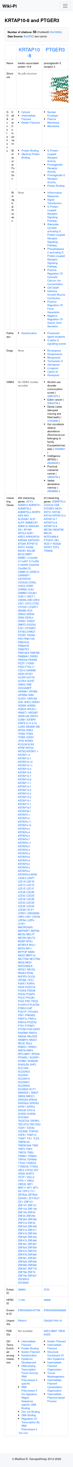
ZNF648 (32, 1261)
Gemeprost (53, 364)
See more (23, 1432)
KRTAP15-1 (24, 800)
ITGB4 (29, 733)
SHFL (33, 1064)
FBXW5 (32, 660)
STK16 (31, 1110)
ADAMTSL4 (24, 512)
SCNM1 (22, 1061)
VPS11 (22, 1180)
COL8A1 (32, 593)
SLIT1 (32, 1089)
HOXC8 (22, 709)
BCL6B (31, 550)
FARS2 (34, 656)
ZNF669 (22, 1265)
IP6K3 (29, 730)
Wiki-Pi (9, 6)
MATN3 (35, 931)
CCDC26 (23, 582)
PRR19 (22, 1022)
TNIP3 (21, 1149)
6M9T (54, 1331)
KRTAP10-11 (25, 765)
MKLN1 (48, 533)
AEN (20, 515)
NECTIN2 (23, 959)
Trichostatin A (55, 361)
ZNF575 (32, 1251)
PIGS (21, 1001)
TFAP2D (33, 1131)
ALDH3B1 (23, 519)
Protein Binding (30, 150)
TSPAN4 (32, 1159)
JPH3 (21, 740)
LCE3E (22, 906)
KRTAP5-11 (24, 843)
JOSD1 (30, 737)
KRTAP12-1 (24, 786)
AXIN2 (29, 547)
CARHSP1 (24, 575)
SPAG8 (33, 1099)
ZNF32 (31, 1223)
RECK (21, 1043)
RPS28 (36, 1054)
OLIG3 (31, 976)
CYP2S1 (23, 607)
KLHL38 (22, 744)
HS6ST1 (22, 712)
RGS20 (57, 543)
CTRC (35, 603)
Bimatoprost (54, 350)
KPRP (21, 748)
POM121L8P (25, 1008)
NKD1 (28, 962)
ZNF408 (32, 1226)
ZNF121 (32, 1205)
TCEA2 (30, 1128)
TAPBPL (35, 1121)
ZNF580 (32, 1254)
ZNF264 (22, 1219)
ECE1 (21, 628)
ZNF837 (32, 1275)
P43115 (57, 1320)
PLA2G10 (23, 1004)
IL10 (28, 723)
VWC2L (22, 1184)
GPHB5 (33, 691)
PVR (30, 1029)
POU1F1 (23, 1011)
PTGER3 (55, 49)
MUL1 (32, 945)
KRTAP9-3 (24, 867)
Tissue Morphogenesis (55, 1374)
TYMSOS (23, 1166)
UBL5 (21, 1170)
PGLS (21, 997)
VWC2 (30, 1180)
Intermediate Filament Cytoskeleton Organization (54, 1385)
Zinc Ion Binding (30, 1411)
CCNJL (32, 582)
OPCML (22, 980)
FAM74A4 (23, 653)
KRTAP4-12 (24, 825)
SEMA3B (32, 1061)
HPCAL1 (32, 709)
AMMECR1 (31, 522)
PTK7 (21, 1026)
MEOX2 (22, 938)
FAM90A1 (23, 656)
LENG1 (22, 913)
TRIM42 (32, 1156)
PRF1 (21, 1015)
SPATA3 (34, 1103)
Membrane (53, 126)
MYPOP (22, 952)
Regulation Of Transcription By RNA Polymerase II (30, 1424)
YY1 (32, 1191)
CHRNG (22, 589)
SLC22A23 (24, 1071)
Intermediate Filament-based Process (56, 1397)
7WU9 (61, 1331)
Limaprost (52, 368)
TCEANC (23, 1131)
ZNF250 (30, 1216)
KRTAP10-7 (24, 776)
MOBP (22, 941)
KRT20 (29, 748)
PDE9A (31, 990)
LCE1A (22, 881)
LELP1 (30, 909)
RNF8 (29, 1050)
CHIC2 (21, 586)
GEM (21, 674)
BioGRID (29, 36)
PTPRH (22, 1029)
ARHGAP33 (32, 536)
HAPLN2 (32, 698)
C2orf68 (22, 568)
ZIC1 (20, 1201)
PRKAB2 (30, 1015)
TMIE (35, 1145)
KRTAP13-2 (24, 797)
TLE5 (36, 1138)
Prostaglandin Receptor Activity (55, 168)
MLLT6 (31, 938)
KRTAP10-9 (24, 779)
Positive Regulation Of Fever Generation (55, 307)
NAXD (21, 955)
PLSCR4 (34, 1004)
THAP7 (22, 1138)
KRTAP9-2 (24, 864)
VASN (21, 1173)
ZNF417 (32, 1230)
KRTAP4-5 (24, 836)
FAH (20, 638)
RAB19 (33, 1033)
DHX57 (31, 621)
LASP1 (31, 878)
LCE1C (22, 885)
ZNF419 (22, 1233)
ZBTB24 (22, 1194)
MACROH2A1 (25, 927)
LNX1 (28, 916)
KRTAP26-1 (24, 811)
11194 (21, 1300)
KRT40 (48, 515)
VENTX (30, 1173)
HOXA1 (36, 702)
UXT (36, 1170)
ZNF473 (22, 1240)
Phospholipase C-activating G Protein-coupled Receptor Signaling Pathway (56, 257)
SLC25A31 (24, 1082)
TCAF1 (22, 1128)
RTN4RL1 (23, 1057)
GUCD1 (22, 698)
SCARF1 (35, 1057)
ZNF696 (32, 1265)
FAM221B (23, 645)
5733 (46, 1289)
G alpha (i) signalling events (56, 341)
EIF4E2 (22, 631)
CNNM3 (22, 593)
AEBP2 (36, 512)
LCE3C (22, 902)
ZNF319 (22, 1223)
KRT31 (48, 512)
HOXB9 (31, 705)
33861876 (52, 396)
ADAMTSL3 (24, 508)
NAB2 (31, 952)
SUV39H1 (23, 1117)
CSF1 (21, 603)
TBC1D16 (23, 1124)
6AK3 (47, 1331)
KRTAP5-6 (24, 857)
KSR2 (34, 874)
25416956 (55, 32)
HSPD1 (34, 716)
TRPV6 (22, 1159)
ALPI (32, 519)
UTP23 (29, 1170)
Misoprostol (53, 357)
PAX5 (21, 987)
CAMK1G (23, 572)
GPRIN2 (22, 695)
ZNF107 (22, 1205)
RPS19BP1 (24, 1054)
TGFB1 (22, 1135)
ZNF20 (31, 1212)
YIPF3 (25, 1191)
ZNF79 (31, 1272)
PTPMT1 (30, 1026)
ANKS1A (23, 526)
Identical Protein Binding (30, 155)
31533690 (52, 420)
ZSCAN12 (23, 1279)
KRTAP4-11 (24, 821)
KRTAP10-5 (24, 772)
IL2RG (21, 726)
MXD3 (21, 948)
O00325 (48, 1320)
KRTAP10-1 (24, 758)
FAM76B (35, 653)
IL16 (34, 723)
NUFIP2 (22, 976)
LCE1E (22, 888)
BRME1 (22, 558)
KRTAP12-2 (24, 790)
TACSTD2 (23, 1121)
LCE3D (30, 902)
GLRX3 (22, 681)
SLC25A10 (24, 1078)
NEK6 (21, 962)
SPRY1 (22, 1106)
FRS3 (21, 667)
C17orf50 (34, 561)
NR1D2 (31, 969)
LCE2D (30, 895)
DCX (30, 610)
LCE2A (22, 892)
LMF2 (21, 916)
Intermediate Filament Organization (54, 1365)
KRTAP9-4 (24, 871)
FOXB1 (30, 663)
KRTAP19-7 (24, 807)
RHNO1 (32, 1047)
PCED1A (30, 987)
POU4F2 (33, 1011)
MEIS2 (22, 934)
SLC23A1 (23, 1075)
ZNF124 (22, 1209)
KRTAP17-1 (24, 804)
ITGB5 (21, 737)
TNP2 (29, 1149)
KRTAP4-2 (24, 828)
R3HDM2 (23, 1033)
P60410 (22, 1320)
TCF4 (56, 547)
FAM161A (23, 642)
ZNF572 (22, 1251)
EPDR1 (22, 635)
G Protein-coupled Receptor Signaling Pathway (53, 213)
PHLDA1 (30, 997)
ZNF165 (22, 1212)
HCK (20, 702)
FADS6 (31, 635)
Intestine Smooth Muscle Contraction (56, 294)
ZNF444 (32, 1237)
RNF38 (22, 1050)
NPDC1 (22, 969)
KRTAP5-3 (24, 850)
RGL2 (29, 1043)
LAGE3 (22, 878)
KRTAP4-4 (24, 832)
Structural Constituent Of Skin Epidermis (55, 1355)
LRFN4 (22, 920)
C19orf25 (23, 565)
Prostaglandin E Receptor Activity (56, 178)
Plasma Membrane (53, 120)
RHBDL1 (23, 1047)
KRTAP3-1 (24, 814)
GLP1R (30, 677)
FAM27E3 (23, 649)
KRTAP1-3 (24, 755)
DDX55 (30, 614)
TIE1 (29, 1138)
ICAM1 (22, 719)
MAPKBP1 (24, 931)
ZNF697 (22, 1268)
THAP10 (31, 1135)
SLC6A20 (23, 1089)
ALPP (21, 522)
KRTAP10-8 (29, 52)
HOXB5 (22, 705)
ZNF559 (32, 1247)
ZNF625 (22, 1261)
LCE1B (30, 881)
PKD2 (34, 1001)
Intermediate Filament (28, 117)
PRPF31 (22, 1018)
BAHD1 (22, 550)
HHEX (27, 702)
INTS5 (21, 730)
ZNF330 (22, 1226)
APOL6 (22, 533)
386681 (22, 1289)
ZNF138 (32, 1209)
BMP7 (28, 554)
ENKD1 (31, 631)
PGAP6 (30, 994)
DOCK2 (31, 624)
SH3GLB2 (23, 1064)
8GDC (47, 1334)
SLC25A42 (24, 1085)
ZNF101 (28, 1201)
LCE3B (30, 899)
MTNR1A (23, 945)
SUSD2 (22, 1113)
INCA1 (58, 508)
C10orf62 (32, 558)
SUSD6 (31, 1113)
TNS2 (30, 1152)
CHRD (29, 586)
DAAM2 (22, 610)
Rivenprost (53, 375)
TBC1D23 (35, 1124)
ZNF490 (32, 1240)
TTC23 (21, 1163)
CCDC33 (49, 505)
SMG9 (21, 1096)
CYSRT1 (33, 607)
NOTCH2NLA (25, 966)
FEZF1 (22, 663)
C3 (29, 568)
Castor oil (52, 371)
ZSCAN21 (23, 1282)
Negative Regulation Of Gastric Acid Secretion (55, 321)
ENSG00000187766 (29, 1310)
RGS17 (48, 543)
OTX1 (31, 980)
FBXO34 (22, 660)
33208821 (60, 449)
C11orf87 (23, 561)
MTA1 (29, 941)
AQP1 (30, 533)
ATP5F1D (32, 543)
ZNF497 (32, 1244)
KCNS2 (29, 740)
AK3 (26, 515)
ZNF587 (32, 1258)
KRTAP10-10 (25, 762)
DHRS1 (22, 621)
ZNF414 (22, 1230)
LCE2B (30, 892)
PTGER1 (49, 540)
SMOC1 (30, 1096)
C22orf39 (34, 565)
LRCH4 (36, 916)
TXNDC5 (31, 1163)
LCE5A (22, 909)
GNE (29, 684)
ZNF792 (22, 1275)
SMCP (34, 1092)
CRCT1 (31, 596)
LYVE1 (22, 923)
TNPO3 (22, 1152)
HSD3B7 (33, 712)
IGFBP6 (31, 719)
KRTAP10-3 (24, 769)
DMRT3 (22, 624)
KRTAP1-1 (32, 751)
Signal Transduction (54, 201)
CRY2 (36, 600)
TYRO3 (34, 1166)
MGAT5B (58, 529)
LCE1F (30, 888)
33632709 (52, 403)
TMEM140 (24, 1142)
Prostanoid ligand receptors (56, 334)
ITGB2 (21, 733)
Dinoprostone (54, 354)
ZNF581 (22, 1258)
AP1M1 (28, 529)
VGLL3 (30, 1177)
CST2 (28, 603)
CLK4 (31, 589)
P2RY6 (30, 983)
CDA (56, 505)
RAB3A (22, 1036)
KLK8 (31, 744)
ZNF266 (32, 1219)
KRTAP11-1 (24, 783)
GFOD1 (29, 674)
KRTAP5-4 (24, 853)
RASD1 (33, 1040)
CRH (29, 600)
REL (57, 540)
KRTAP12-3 (24, 793)
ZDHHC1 (23, 1198)
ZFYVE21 (34, 1198)
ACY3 (29, 501)
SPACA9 (23, 1099)
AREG (21, 536)
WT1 (29, 1187)
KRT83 (22, 751)
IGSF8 (21, 723)
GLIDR (22, 677)
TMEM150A (24, 1145)
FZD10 (22, 670)
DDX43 (22, 614)
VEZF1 (22, 1177)
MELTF (30, 934)
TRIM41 (22, 1156)
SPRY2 (31, 1106)
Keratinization (29, 333)
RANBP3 (23, 1040)
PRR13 (32, 1018)
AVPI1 (21, 547)
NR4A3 (22, 973)
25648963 (52, 491)
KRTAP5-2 (24, 846)
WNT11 (22, 1187)
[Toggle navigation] (65, 6)
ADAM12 (23, 505)
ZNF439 (32, 1233)
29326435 (52, 463)
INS (38, 726)
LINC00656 (33, 913)
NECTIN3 (34, 959)
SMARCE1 (24, 1092)
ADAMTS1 (34, 505)
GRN (30, 695)
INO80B (30, 726)
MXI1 (29, 948)
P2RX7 (22, 983)
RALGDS (32, 1036)
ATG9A (22, 543)
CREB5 (22, 600)
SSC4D (22, 1110)
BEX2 (21, 554)
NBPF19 (30, 955)
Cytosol (25, 112)
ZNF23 (22, 1216)
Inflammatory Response (54, 194)
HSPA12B (23, 716)
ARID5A (22, 540)
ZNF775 (32, 1268)
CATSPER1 (24, 579)
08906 (47, 1300)
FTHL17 (29, 667)
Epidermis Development (28, 1360)
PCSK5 (22, 990)
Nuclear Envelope (52, 113)
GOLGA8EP (25, 688)
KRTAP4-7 (24, 839)
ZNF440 (22, 1237)
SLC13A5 (23, 1068)
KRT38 (56, 512)
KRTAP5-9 (24, 860)
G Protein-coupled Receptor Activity (53, 156)
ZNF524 (22, 1247)
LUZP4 (30, 920)
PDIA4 (21, 994)
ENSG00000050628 (55, 1310)
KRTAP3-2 (24, 818)
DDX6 (21, 617)
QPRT (36, 1029)
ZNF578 (22, 1254)
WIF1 (30, 1184)
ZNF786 (22, 1272)
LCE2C (22, 895)
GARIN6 (31, 670)
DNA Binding (28, 1415)
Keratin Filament (30, 122)
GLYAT (30, 681)
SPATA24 (23, 1103)
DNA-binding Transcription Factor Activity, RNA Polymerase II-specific (30, 1374)
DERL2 (29, 617)
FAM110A (29, 638)
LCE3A (22, 899)
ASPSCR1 (34, 540)
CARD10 (34, 572)
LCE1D (30, 885)
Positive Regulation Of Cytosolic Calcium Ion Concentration (55, 277)
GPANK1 (23, 691)
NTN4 (30, 973)
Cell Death (53, 287)
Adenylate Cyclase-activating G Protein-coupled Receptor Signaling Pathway (56, 234)
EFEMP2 (30, 628)
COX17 (22, 596)
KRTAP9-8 (24, 874)
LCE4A (30, 906)
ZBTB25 (32, 1194)
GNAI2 (22, 684)
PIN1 (28, 1001)
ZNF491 (22, 1244)
